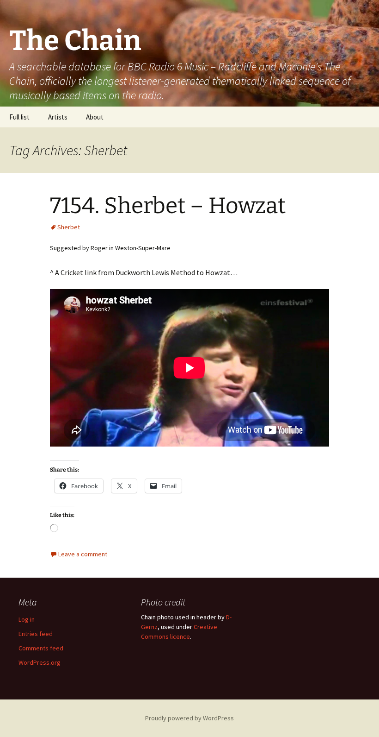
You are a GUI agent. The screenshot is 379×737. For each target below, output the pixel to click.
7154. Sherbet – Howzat (168, 205)
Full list (19, 117)
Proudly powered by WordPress (189, 718)
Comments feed (40, 648)
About (95, 117)
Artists (57, 117)
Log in (26, 619)
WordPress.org (39, 662)
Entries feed (35, 634)
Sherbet (68, 227)
